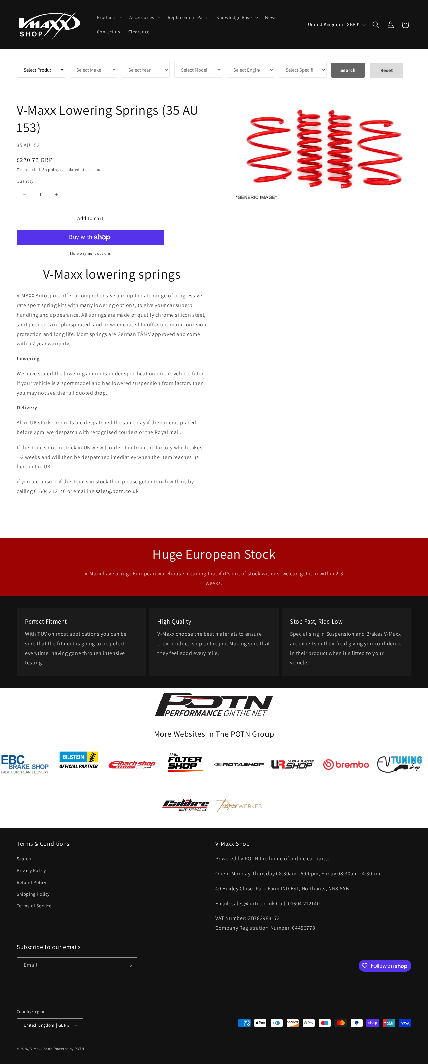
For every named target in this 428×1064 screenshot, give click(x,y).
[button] (109, 17)
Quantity (25, 181)
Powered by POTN (69, 1048)
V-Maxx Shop (41, 1048)
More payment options (90, 253)
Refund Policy (31, 882)
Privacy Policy (31, 870)
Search (24, 859)
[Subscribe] (129, 965)
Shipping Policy (33, 894)
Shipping (51, 169)
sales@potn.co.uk (117, 491)
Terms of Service (34, 906)
